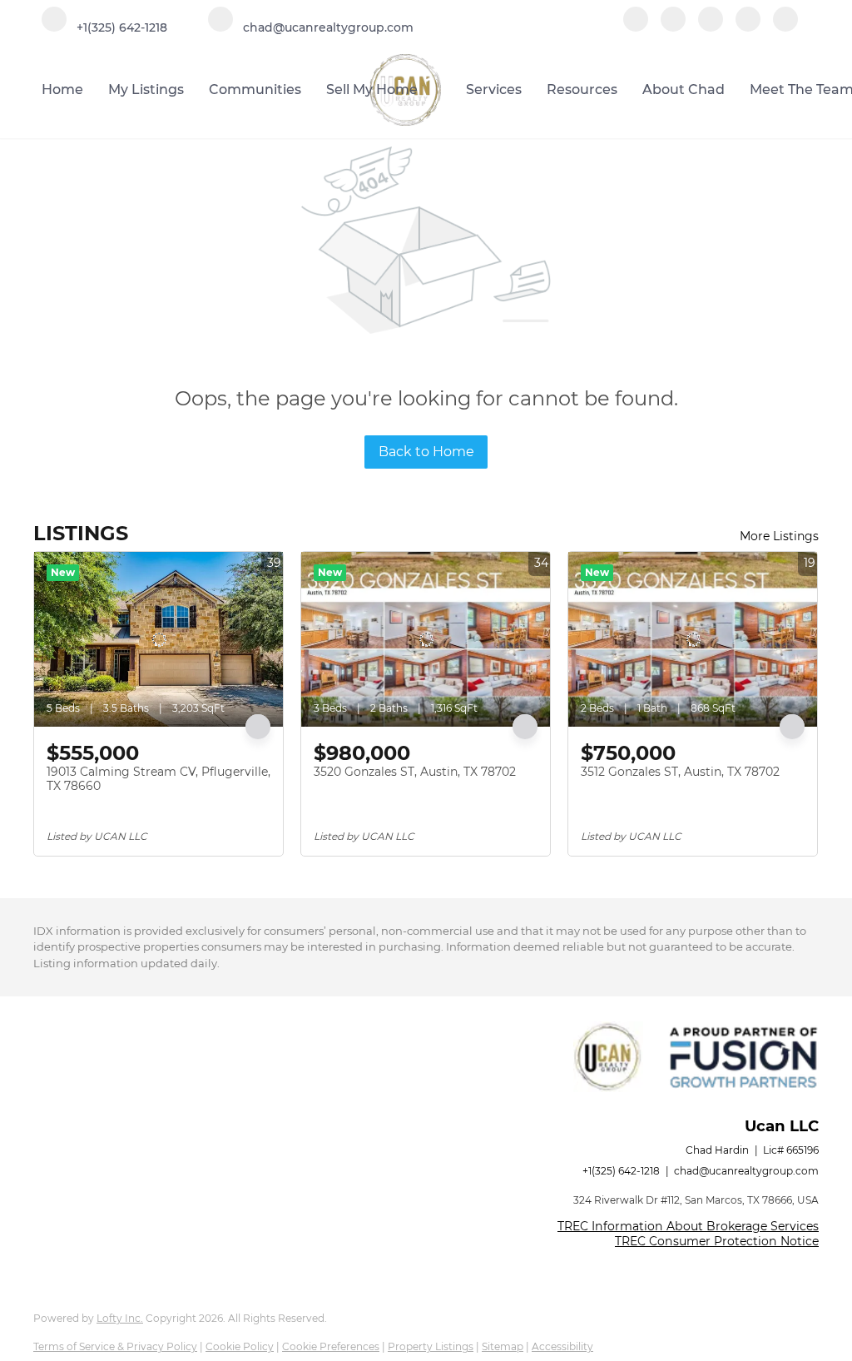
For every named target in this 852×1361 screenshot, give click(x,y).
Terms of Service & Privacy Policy (115, 1346)
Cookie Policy (240, 1346)
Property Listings (430, 1346)
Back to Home (426, 451)
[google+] (785, 27)
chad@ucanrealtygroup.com (746, 1171)
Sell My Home (372, 89)
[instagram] (710, 27)
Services (494, 89)
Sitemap (502, 1346)
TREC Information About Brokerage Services (688, 1226)
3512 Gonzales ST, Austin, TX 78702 (680, 771)
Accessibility (562, 1346)
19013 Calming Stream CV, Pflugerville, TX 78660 (158, 779)
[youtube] (748, 27)
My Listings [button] (146, 89)
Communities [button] (255, 89)
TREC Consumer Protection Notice (717, 1241)
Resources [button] (582, 89)
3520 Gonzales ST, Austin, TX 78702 (415, 771)
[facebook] (635, 27)
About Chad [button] (683, 89)
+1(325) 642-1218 (621, 1171)
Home (62, 89)
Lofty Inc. (120, 1318)
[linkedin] (673, 27)
